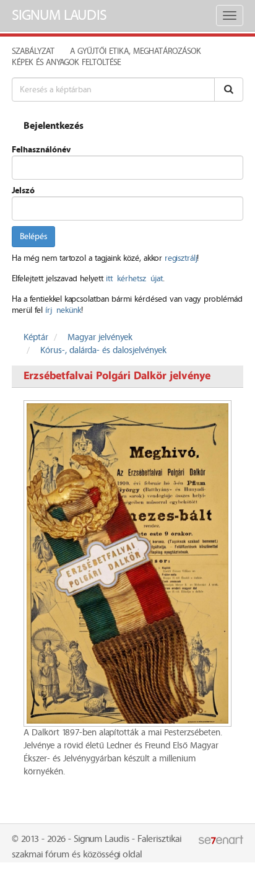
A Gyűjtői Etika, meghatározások (135, 51)
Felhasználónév (41, 150)
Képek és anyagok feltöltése (66, 63)
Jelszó (23, 191)
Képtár (36, 338)
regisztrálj (181, 258)
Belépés (33, 237)
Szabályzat (33, 51)
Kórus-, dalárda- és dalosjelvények (103, 351)
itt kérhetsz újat (134, 279)
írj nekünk (63, 310)
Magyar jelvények (99, 338)
